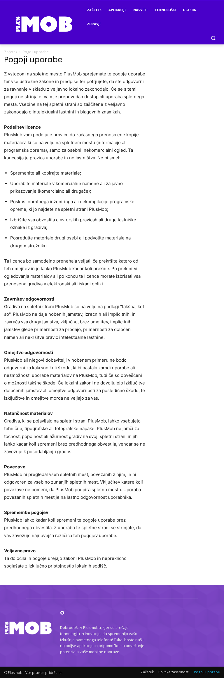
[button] (213, 38)
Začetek (10, 51)
